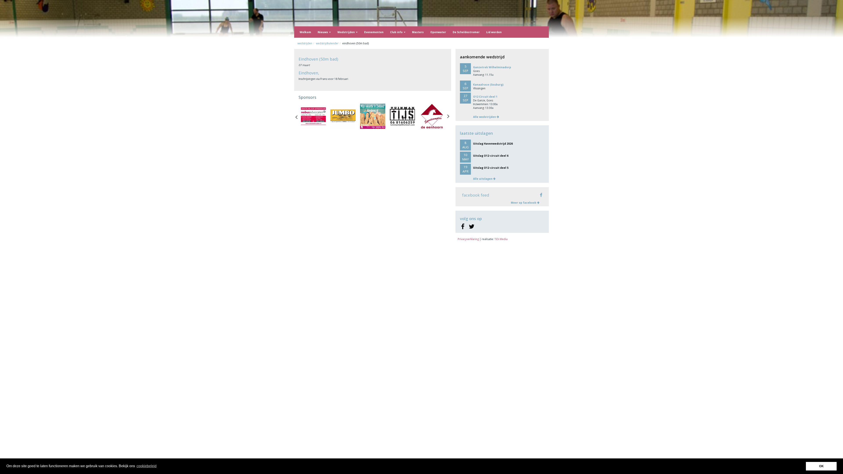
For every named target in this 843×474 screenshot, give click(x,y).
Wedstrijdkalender (327, 43)
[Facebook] (462, 227)
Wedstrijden (346, 32)
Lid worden (494, 32)
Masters (418, 32)
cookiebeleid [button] (147, 466)
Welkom (305, 32)
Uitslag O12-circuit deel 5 (490, 168)
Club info (396, 32)
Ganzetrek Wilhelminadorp (492, 67)
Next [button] (448, 116)
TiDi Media (501, 239)
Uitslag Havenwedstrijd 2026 (493, 143)
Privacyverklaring (468, 239)
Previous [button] (298, 116)
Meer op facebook (524, 203)
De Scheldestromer (466, 32)
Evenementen (374, 32)
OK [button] (821, 466)
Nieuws (323, 32)
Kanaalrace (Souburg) (488, 84)
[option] (313, 116)
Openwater (438, 32)
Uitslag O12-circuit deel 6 (490, 156)
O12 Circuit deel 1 (485, 97)
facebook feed (475, 195)
